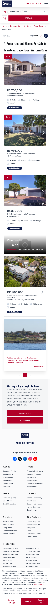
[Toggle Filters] (4, 18)
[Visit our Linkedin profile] (25, 459)
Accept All (41, 601)
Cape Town (39, 26)
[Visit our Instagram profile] (30, 459)
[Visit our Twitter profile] (20, 459)
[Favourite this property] (41, 292)
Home (4, 26)
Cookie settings (11, 601)
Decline (27, 601)
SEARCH (28, 18)
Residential (15, 26)
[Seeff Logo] (7, 4)
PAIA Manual (25, 420)
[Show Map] (46, 36)
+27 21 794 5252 (33, 4)
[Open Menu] (46, 4)
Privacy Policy (25, 413)
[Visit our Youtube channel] (35, 459)
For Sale (27, 26)
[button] (20, 12)
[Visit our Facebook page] (15, 459)
